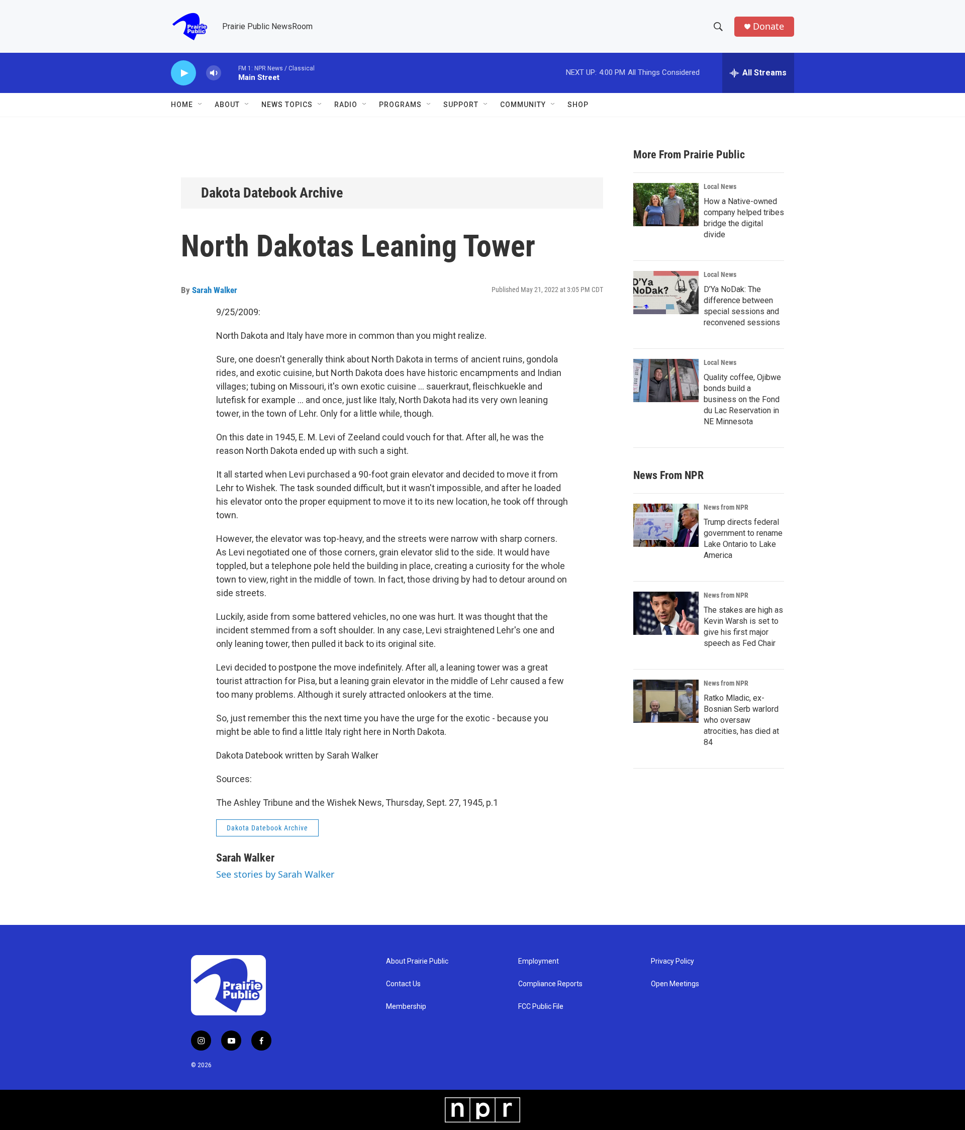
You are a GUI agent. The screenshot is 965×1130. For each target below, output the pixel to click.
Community (523, 105)
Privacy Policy (672, 961)
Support (460, 105)
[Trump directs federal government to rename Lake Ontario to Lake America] (666, 525)
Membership (406, 1006)
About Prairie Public (417, 961)
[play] (183, 73)
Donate (768, 26)
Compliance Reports (550, 984)
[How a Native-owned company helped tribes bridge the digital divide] (666, 204)
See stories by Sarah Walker (275, 874)
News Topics (287, 105)
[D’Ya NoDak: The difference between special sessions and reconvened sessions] (666, 292)
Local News (720, 186)
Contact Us (403, 984)
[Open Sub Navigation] (201, 105)
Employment (538, 961)
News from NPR (726, 507)
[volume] (213, 73)
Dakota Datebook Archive (272, 192)
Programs (400, 105)
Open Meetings (675, 984)
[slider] (229, 72)
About (227, 105)
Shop (578, 105)
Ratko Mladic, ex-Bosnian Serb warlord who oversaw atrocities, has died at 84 (741, 720)
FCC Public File (540, 1006)
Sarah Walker (214, 290)
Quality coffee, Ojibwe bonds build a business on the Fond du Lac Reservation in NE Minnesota (742, 399)
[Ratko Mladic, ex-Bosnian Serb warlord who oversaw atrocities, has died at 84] (666, 701)
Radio (345, 105)
